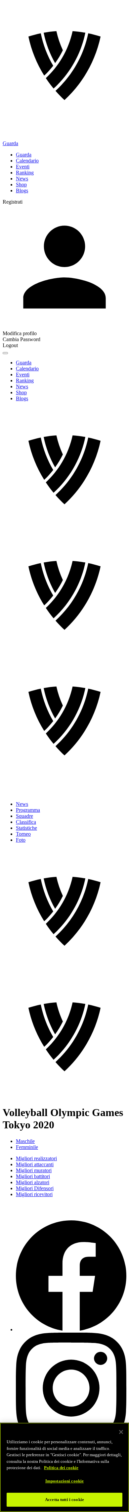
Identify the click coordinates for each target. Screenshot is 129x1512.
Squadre (24, 816)
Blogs (22, 190)
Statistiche (26, 828)
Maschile (25, 1141)
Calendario (27, 160)
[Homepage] (64, 65)
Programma (28, 810)
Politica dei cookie (61, 1467)
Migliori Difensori (35, 1188)
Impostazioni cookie (64, 1480)
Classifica (26, 822)
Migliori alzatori (32, 1182)
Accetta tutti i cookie (64, 1499)
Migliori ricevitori (34, 1194)
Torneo (23, 834)
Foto (20, 840)
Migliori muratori (34, 1170)
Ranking (25, 172)
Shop (21, 184)
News (22, 178)
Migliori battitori (33, 1176)
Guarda (10, 143)
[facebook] (71, 1329)
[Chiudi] (121, 1432)
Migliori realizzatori (36, 1158)
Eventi (22, 166)
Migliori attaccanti (35, 1164)
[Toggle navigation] (5, 353)
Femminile (27, 1147)
